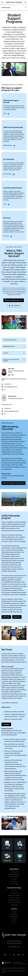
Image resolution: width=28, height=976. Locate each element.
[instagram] (23, 954)
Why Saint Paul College (14, 874)
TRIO (4, 113)
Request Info (7, 860)
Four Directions (7, 174)
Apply (7, 847)
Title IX (14, 923)
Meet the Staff (15, 305)
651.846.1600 (15, 947)
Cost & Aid (14, 879)
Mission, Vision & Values (14, 895)
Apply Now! (6, 724)
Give (20, 860)
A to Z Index (14, 911)
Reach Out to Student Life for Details (13, 483)
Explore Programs (14, 876)
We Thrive (6, 236)
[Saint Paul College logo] (14, 2)
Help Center (14, 921)
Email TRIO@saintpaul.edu (14, 300)
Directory (14, 918)
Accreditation (14, 893)
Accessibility (14, 914)
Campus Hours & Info (14, 897)
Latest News (14, 904)
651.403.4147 (7, 408)
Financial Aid (14, 881)
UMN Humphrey (7, 145)
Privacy (3, 972)
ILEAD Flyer (6, 617)
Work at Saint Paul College (14, 902)
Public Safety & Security (14, 900)
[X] (9, 954)
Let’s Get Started (14, 872)
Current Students (14, 883)
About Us (14, 890)
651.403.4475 (7, 384)
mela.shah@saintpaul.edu (10, 386)
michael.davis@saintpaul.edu (11, 411)
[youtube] (18, 954)
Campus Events (14, 916)
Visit (20, 847)
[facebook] (5, 954)
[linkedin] (14, 954)
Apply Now (17, 617)
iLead (4, 204)
